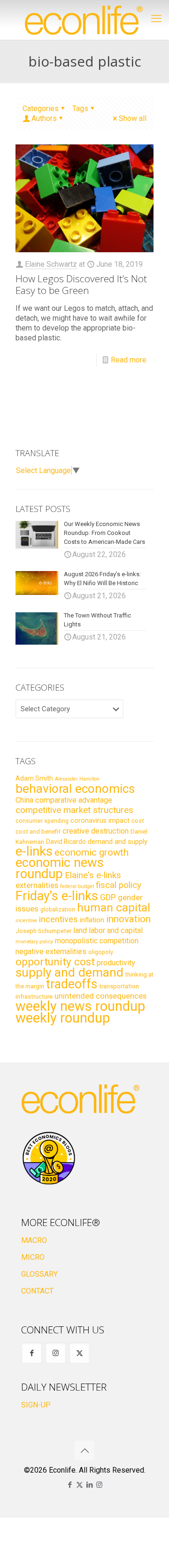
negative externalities (50, 951)
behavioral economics (75, 789)
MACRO (34, 1240)
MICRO (33, 1257)
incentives (58, 919)
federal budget (77, 886)
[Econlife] (84, 20)
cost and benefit (38, 831)
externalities (36, 885)
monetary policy (34, 941)
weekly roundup (62, 1018)
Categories (41, 108)
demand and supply (117, 841)
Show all (132, 118)
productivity (116, 962)
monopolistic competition (96, 940)
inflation (92, 920)
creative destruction (95, 831)
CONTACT (37, 1291)
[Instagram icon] (99, 1485)
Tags (80, 108)
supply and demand (69, 972)
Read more (128, 359)
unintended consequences (100, 996)
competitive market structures (74, 810)
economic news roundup (59, 868)
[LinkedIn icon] (89, 1485)
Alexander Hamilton (77, 779)
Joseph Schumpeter (43, 930)
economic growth (91, 852)
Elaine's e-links (93, 875)
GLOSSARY (39, 1274)
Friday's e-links (56, 895)
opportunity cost (55, 962)
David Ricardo (66, 841)
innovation (128, 919)
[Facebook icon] (69, 1485)
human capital (113, 907)
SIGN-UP (36, 1404)
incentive (26, 921)
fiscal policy (118, 885)
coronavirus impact (100, 820)
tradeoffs (71, 984)
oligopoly (100, 952)
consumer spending (42, 821)
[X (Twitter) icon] (79, 1485)
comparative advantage (73, 800)
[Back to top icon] (84, 1450)
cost (137, 820)
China (24, 800)
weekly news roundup (80, 1006)
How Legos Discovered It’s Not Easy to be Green (81, 284)
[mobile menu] (156, 19)
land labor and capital (108, 930)
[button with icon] (31, 1353)
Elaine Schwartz (51, 264)
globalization (57, 909)
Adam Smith (34, 778)
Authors (44, 118)
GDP (108, 897)
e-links (34, 851)
